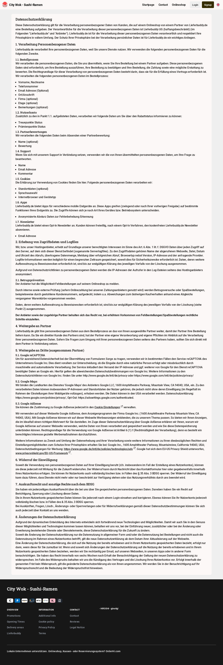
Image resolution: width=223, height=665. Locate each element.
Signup (208, 4)
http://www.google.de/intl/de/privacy (105, 375)
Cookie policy (46, 621)
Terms (42, 633)
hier (84, 182)
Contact (74, 615)
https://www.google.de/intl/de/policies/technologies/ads (98, 449)
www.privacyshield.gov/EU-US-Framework (42, 453)
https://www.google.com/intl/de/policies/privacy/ (163, 375)
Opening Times (16, 621)
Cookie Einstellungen (107, 407)
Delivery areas (15, 627)
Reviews (74, 621)
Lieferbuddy (14, 633)
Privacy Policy (47, 627)
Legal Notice (77, 627)
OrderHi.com (113, 651)
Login (195, 4)
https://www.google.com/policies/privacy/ (41, 398)
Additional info (47, 615)
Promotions (14, 615)
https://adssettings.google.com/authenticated (105, 398)
